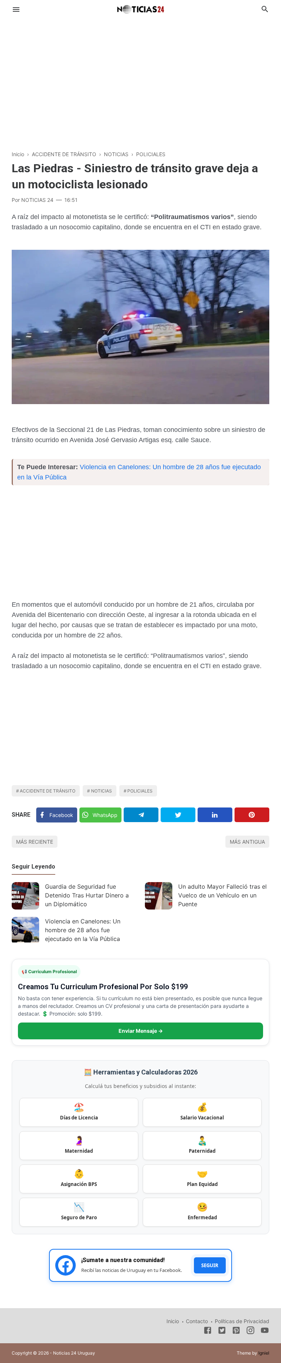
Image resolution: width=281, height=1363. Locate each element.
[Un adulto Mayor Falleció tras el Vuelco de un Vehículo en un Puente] (158, 896)
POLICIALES (140, 791)
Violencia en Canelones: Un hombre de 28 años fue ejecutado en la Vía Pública (82, 930)
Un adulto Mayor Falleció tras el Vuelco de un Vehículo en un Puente (222, 895)
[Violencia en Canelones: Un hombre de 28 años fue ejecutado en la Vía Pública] (25, 930)
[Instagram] (250, 1331)
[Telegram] (141, 814)
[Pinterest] (252, 814)
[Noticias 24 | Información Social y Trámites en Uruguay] (140, 8)
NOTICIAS (101, 791)
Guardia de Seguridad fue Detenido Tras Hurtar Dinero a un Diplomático (87, 895)
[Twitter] (178, 814)
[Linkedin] (215, 814)
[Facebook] (207, 1331)
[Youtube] (264, 1331)
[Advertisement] (140, 78)
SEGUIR (209, 1265)
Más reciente (34, 842)
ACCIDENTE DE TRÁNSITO (47, 791)
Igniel (263, 1353)
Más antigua (247, 842)
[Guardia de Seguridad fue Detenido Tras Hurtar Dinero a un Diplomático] (25, 896)
